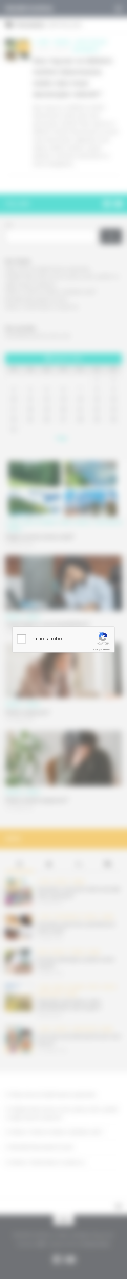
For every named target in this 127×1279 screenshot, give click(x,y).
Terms (106, 649)
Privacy (97, 649)
